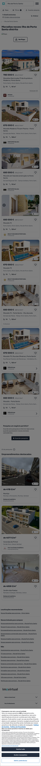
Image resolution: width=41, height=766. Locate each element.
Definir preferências (20, 761)
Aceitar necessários (20, 755)
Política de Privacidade (18, 727)
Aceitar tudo (20, 749)
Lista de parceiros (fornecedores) (10, 745)
